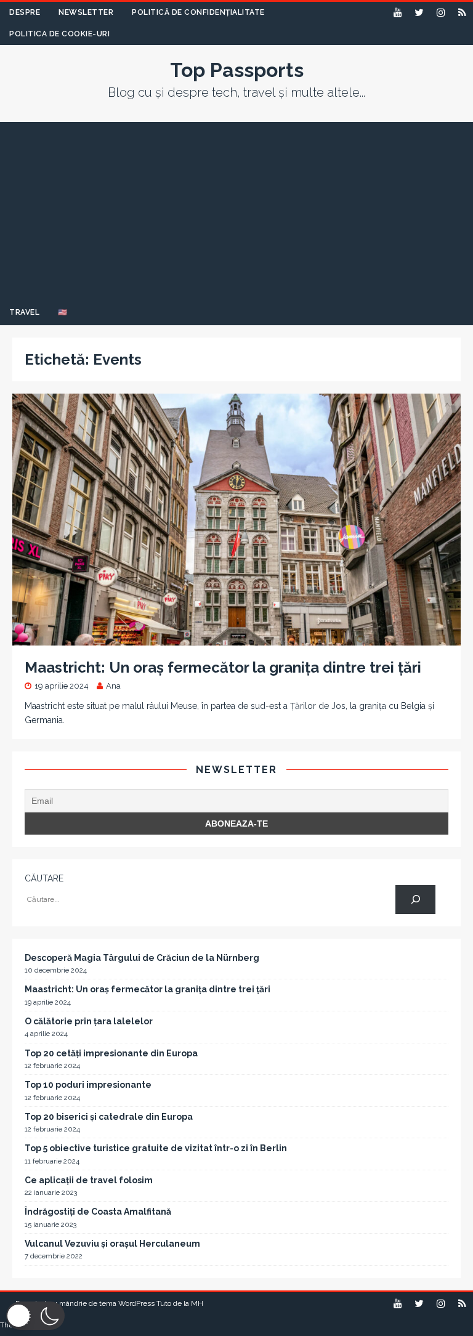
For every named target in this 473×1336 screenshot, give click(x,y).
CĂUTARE (44, 878)
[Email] (462, 12)
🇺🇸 (63, 312)
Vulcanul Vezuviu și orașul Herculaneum (112, 1244)
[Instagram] (440, 12)
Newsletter (86, 12)
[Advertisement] (236, 208)
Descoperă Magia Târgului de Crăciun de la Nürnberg (142, 958)
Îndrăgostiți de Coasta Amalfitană (98, 1212)
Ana (113, 685)
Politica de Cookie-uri (59, 34)
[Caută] (415, 899)
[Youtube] (397, 12)
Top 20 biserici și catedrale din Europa (109, 1117)
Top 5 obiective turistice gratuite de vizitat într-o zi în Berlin (156, 1148)
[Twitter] (419, 12)
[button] (35, 1316)
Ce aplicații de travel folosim (89, 1180)
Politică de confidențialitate (198, 12)
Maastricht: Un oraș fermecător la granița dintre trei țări (223, 667)
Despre (24, 12)
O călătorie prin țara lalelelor (89, 1021)
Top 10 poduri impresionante (88, 1085)
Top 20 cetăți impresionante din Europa (111, 1053)
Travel (24, 312)
